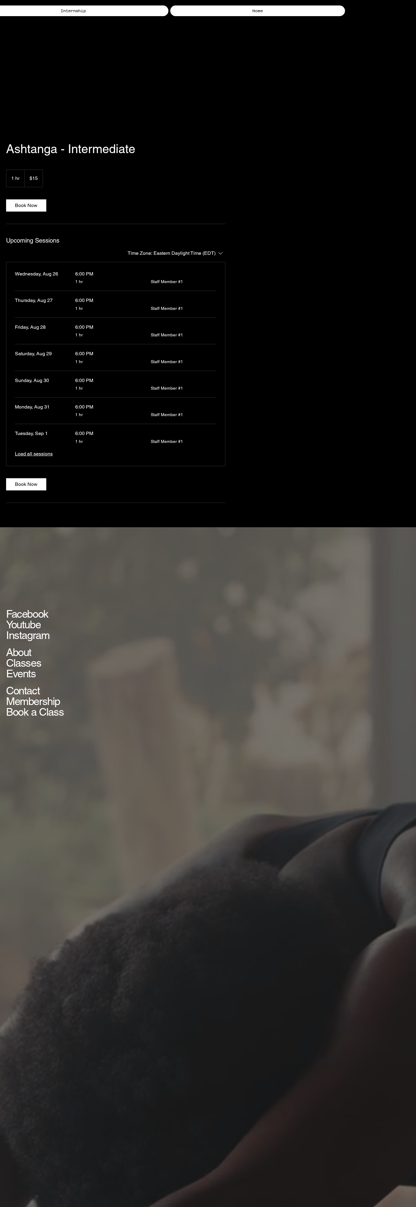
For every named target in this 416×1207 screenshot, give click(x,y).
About (18, 652)
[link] (26, 205)
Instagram (27, 635)
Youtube (23, 624)
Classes (23, 663)
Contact (23, 690)
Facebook (27, 614)
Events (21, 673)
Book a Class (35, 712)
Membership (33, 701)
